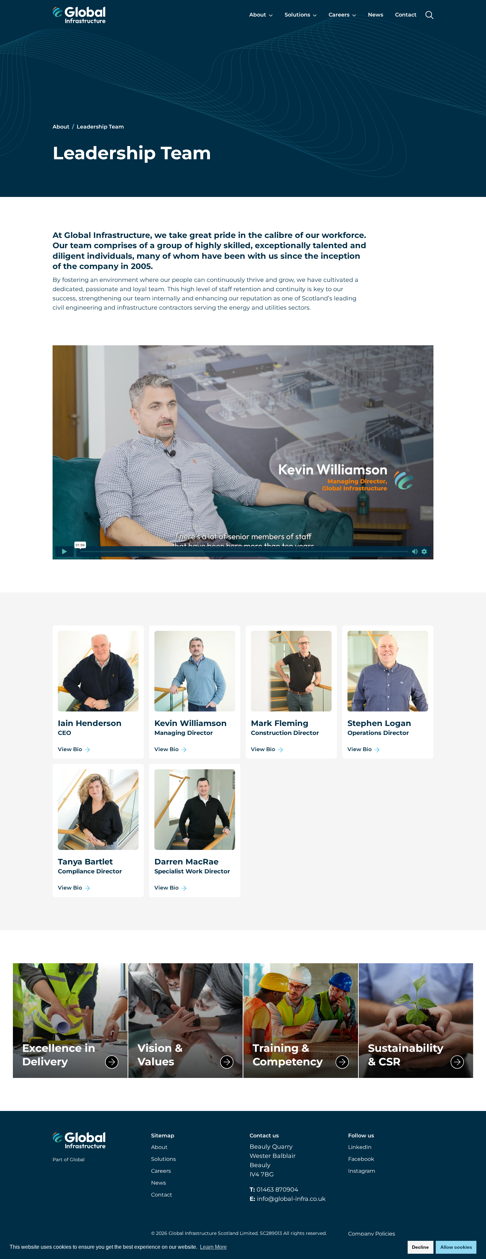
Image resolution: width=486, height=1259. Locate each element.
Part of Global (69, 1160)
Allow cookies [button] (456, 1247)
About (62, 127)
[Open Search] (429, 15)
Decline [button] (420, 1247)
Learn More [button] (213, 1247)
